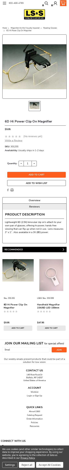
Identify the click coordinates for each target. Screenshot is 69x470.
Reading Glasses (50, 28)
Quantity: (12, 163)
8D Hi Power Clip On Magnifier (15, 306)
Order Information (34, 419)
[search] (45, 3)
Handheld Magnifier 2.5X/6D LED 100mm (48, 306)
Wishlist (34, 392)
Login (29, 395)
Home (4, 28)
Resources (34, 426)
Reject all (27, 465)
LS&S (39, 298)
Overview (34, 200)
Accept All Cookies (50, 465)
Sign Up (38, 395)
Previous (60, 249)
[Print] (12, 190)
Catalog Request (34, 415)
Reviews (34, 206)
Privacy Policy (27, 457)
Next (63, 249)
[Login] (54, 3)
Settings (10, 465)
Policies (34, 422)
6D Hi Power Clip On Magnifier (18, 30)
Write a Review (13, 140)
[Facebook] (7, 190)
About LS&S (34, 411)
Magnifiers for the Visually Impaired (25, 28)
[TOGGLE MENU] (4, 3)
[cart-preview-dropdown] (62, 3)
